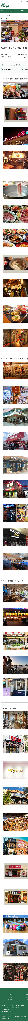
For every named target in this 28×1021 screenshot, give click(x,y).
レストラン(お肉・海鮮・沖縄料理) (12, 65)
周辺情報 (10, 999)
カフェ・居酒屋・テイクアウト (11, 69)
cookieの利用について (5, 1018)
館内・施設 (9, 997)
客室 (10, 994)
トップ (9, 991)
